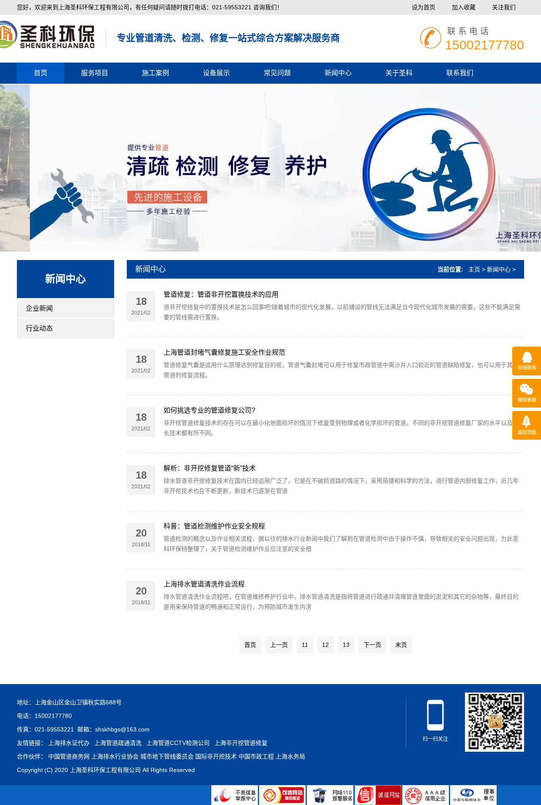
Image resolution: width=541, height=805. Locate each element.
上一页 (279, 644)
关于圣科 (399, 73)
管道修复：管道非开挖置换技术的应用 (221, 294)
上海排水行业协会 (115, 756)
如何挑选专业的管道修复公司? (209, 410)
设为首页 (423, 7)
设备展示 (216, 73)
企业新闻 (39, 308)
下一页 (372, 644)
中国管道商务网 (69, 756)
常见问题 (277, 73)
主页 (474, 269)
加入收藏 (463, 7)
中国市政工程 (256, 756)
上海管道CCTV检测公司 (178, 742)
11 (305, 644)
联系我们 (459, 73)
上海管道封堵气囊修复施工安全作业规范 (224, 352)
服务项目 (94, 73)
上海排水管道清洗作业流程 (204, 584)
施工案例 (155, 73)
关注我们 (504, 7)
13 (346, 644)
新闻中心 (338, 73)
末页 (401, 644)
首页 (40, 73)
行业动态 (39, 328)
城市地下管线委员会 (167, 756)
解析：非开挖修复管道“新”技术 (210, 468)
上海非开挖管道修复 (241, 742)
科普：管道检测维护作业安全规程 (214, 526)
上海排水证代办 (69, 742)
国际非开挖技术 (216, 756)
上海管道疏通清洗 (118, 742)
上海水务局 (290, 756)
